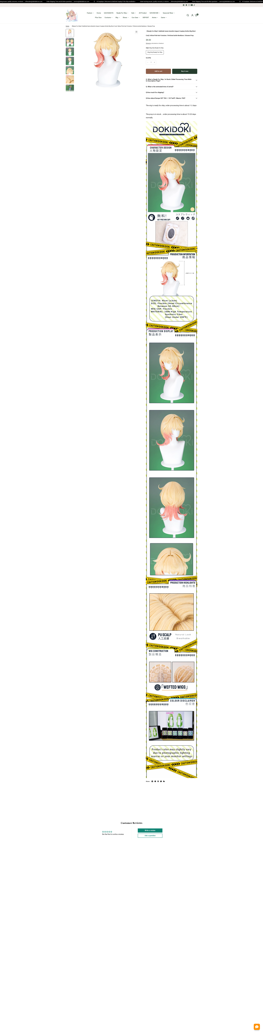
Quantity (148, 58)
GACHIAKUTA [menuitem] (108, 13)
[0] (195, 15)
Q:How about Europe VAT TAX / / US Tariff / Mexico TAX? (165, 98)
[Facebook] (183, 5)
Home (67, 26)
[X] (186, 5)
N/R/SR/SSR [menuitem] (154, 13)
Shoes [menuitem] (125, 17)
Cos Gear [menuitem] (135, 17)
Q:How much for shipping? (155, 92)
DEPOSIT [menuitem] (146, 17)
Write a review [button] (150, 830)
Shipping (148, 43)
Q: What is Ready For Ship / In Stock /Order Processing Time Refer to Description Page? (168, 80)
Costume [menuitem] (108, 17)
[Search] (188, 15)
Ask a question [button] (150, 836)
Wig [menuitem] (116, 17)
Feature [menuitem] (89, 13)
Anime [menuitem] (154, 17)
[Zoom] (136, 31)
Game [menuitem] (163, 17)
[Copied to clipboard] (164, 781)
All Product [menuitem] (143, 13)
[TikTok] (194, 5)
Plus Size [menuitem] (98, 17)
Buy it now (184, 71)
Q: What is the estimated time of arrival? (159, 87)
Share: (148, 781)
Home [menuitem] (99, 13)
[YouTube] (191, 5)
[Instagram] (189, 5)
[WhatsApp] (161, 781)
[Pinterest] (158, 781)
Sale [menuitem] (132, 13)
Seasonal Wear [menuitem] (168, 13)
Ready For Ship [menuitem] (122, 13)
